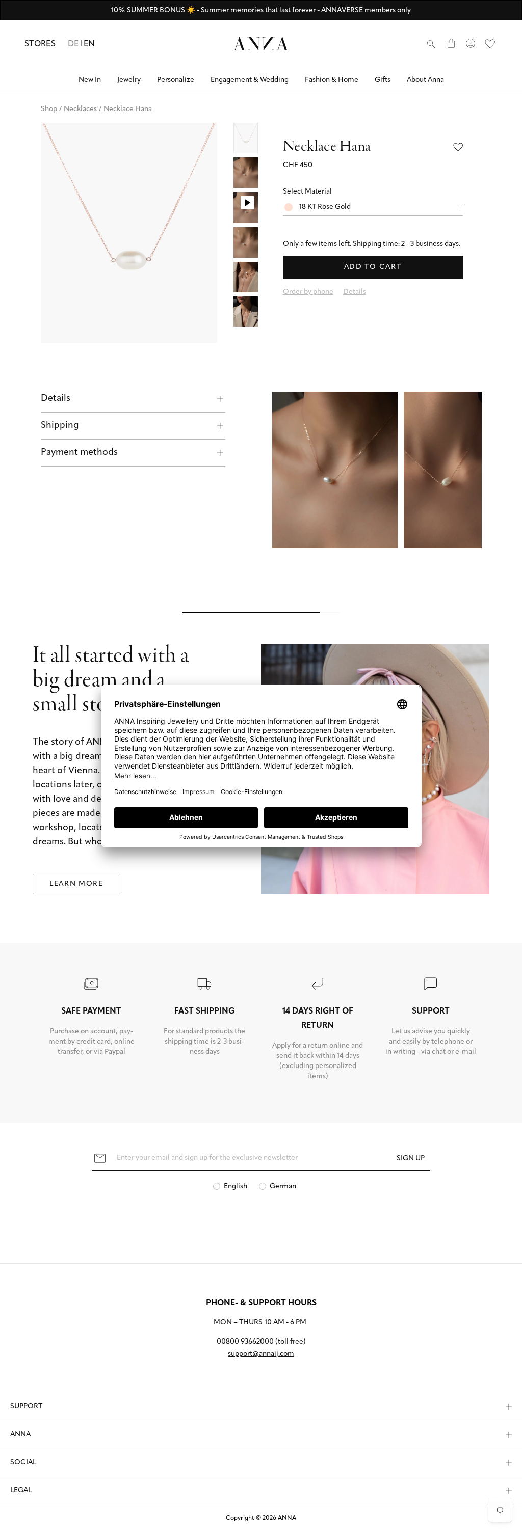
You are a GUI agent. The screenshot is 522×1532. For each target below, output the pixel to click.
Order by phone (308, 292)
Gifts (382, 80)
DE (73, 44)
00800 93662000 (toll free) (261, 1342)
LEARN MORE (76, 884)
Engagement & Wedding (250, 80)
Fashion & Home (331, 80)
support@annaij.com (261, 1354)
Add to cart (372, 267)
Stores (40, 44)
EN (89, 44)
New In (90, 80)
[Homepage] (261, 43)
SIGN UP (411, 1158)
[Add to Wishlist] (458, 147)
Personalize (175, 80)
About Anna (425, 80)
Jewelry (129, 80)
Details (55, 398)
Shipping (60, 425)
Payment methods (79, 452)
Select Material (307, 192)
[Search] (431, 43)
